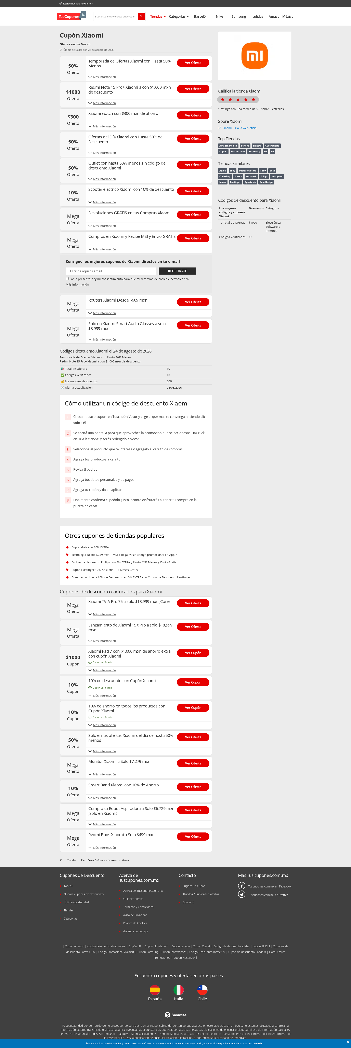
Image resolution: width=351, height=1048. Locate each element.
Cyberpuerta (272, 145)
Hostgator (277, 176)
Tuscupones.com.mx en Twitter (268, 895)
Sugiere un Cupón (194, 886)
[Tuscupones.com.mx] (71, 16)
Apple (222, 170)
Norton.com (238, 151)
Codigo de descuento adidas (231, 946)
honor (222, 182)
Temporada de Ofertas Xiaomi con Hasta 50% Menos (95, 357)
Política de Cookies (135, 923)
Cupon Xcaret (201, 946)
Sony (263, 170)
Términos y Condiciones (138, 907)
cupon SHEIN (261, 946)
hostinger (235, 182)
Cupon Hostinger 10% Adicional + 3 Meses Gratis (105, 570)
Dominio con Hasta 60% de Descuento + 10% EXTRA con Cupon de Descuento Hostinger (131, 577)
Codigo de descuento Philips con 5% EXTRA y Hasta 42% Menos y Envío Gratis (124, 562)
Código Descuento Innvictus (207, 952)
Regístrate (177, 271)
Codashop (224, 176)
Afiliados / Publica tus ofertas (201, 894)
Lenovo (245, 145)
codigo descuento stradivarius (106, 946)
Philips (264, 176)
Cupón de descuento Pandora (247, 952)
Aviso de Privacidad (135, 915)
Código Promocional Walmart (116, 952)
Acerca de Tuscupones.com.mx (143, 891)
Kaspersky (254, 151)
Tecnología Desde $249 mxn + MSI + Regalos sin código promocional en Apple (124, 555)
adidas (258, 16)
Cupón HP (135, 946)
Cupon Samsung (148, 952)
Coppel (223, 151)
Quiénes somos (133, 899)
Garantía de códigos (135, 931)
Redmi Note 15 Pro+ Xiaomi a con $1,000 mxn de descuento (100, 361)
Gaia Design (266, 182)
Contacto (188, 902)
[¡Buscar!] (141, 16)
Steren (238, 176)
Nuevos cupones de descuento (84, 894)
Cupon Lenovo (180, 946)
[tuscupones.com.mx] (61, 860)
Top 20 (68, 886)
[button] (347, 1042)
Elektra (257, 145)
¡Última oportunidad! (76, 902)
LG (272, 151)
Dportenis (250, 182)
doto (272, 170)
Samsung (239, 16)
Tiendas (156, 16)
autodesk (251, 176)
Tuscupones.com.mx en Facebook (269, 886)
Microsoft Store (247, 170)
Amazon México (281, 16)
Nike (219, 16)
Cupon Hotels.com (156, 946)
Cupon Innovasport (173, 952)
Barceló (200, 16)
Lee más (257, 1043)
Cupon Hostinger (184, 958)
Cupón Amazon (74, 946)
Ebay (232, 170)
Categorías (177, 16)
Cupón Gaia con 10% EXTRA (90, 547)
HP (265, 151)
